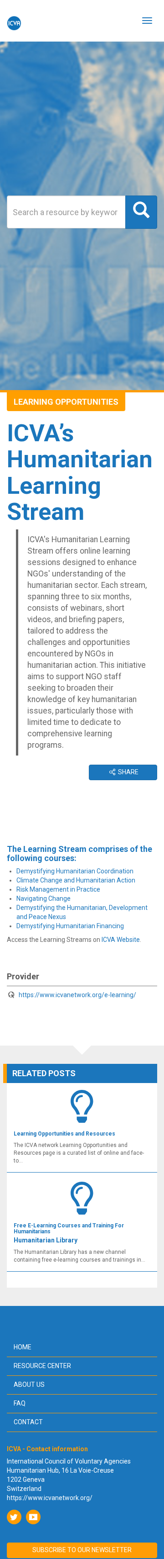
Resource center (42, 1365)
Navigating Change (43, 898)
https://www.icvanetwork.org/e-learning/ (77, 995)
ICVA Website (121, 939)
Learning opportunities (66, 402)
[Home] (14, 20)
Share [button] (127, 772)
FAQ (20, 1403)
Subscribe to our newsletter (82, 1550)
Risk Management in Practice (58, 889)
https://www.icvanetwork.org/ (49, 1497)
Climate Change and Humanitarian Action (75, 880)
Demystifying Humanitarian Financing (70, 926)
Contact (28, 1422)
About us (29, 1384)
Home (22, 1347)
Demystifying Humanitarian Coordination (74, 871)
